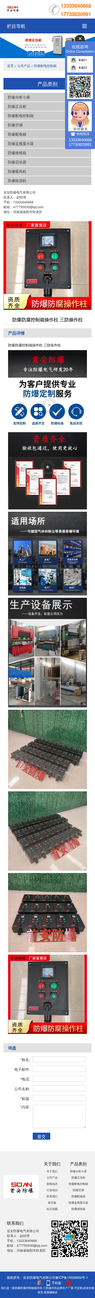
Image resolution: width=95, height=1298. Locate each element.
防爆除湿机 (17, 180)
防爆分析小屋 (19, 97)
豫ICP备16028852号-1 (71, 1277)
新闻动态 (52, 1184)
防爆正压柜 (17, 106)
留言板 (52, 1202)
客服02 (82, 67)
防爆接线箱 (17, 152)
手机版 (56, 1282)
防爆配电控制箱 (45, 65)
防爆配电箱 (17, 134)
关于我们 (52, 1171)
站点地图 (52, 1209)
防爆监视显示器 (21, 143)
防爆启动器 (17, 162)
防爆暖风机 (17, 171)
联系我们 (52, 1196)
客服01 (82, 60)
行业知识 (52, 1190)
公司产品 (23, 65)
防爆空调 (15, 125)
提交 (41, 1136)
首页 (10, 65)
